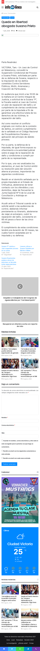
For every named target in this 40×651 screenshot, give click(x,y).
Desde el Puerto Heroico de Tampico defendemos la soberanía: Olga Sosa (10, 373)
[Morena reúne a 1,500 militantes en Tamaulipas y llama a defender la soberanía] (29, 613)
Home (5, 13)
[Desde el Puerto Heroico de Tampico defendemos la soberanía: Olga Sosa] (10, 364)
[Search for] (37, 8)
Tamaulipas (19, 640)
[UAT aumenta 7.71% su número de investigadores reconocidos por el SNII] (29, 364)
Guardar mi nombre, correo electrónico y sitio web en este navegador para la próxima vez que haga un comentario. (20, 444)
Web (3, 433)
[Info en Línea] (13, 7)
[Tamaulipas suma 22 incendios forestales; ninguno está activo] (29, 342)
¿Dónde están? (23, 643)
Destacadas (11, 13)
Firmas (31, 643)
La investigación (12, 643)
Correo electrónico (8, 425)
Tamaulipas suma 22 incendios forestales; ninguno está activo (28, 351)
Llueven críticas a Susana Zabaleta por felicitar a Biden (27, 248)
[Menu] (3, 8)
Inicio (8, 640)
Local (12, 17)
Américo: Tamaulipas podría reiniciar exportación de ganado (10, 351)
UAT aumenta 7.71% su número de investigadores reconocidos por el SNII (29, 373)
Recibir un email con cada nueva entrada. (17, 458)
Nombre (5, 417)
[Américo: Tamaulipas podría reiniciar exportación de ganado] (10, 342)
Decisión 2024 (29, 640)
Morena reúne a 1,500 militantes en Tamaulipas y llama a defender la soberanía (29, 623)
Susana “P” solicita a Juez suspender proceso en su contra (10, 248)
